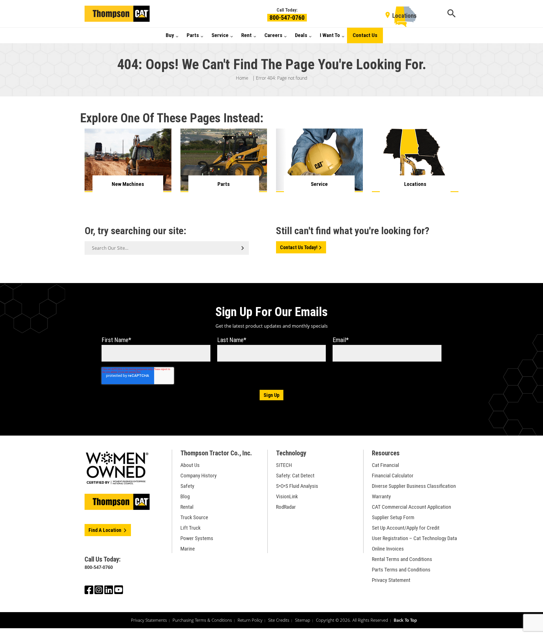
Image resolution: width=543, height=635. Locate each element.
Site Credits (278, 620)
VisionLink (287, 496)
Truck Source (194, 517)
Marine (187, 548)
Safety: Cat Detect (295, 475)
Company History (198, 475)
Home (242, 78)
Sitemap (302, 620)
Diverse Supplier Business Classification (414, 486)
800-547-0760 (287, 17)
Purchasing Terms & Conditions (202, 620)
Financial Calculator (392, 475)
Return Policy (250, 620)
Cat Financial (385, 465)
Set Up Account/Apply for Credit (405, 528)
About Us (190, 465)
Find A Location (105, 530)
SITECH (284, 465)
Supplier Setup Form (393, 517)
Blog (185, 496)
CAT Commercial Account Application (411, 507)
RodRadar (286, 507)
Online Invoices (388, 548)
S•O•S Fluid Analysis (297, 486)
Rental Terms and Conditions (402, 559)
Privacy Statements (149, 620)
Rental (186, 507)
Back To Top (405, 620)
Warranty (381, 496)
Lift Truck (190, 528)
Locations (404, 15)
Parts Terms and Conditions (401, 569)
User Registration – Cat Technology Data (414, 538)
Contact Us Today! (299, 247)
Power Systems (196, 538)
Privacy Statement (391, 580)
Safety (187, 486)
